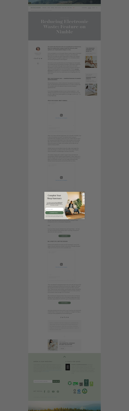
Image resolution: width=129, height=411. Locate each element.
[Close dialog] (82, 193)
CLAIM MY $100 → (54, 212)
